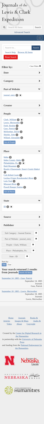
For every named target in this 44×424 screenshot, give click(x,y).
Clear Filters (34, 66)
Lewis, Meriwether (12, 122)
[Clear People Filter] (21, 120)
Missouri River (10, 184)
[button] (36, 233)
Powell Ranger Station (13, 187)
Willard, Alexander (12, 137)
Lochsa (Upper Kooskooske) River (18, 178)
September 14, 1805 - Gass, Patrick (17, 278)
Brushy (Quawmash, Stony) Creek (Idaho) (22, 169)
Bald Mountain (10, 166)
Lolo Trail (8, 181)
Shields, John (9, 134)
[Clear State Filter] (11, 207)
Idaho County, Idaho (12, 160)
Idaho (6, 157)
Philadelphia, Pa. (11, 163)
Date (9, 265)
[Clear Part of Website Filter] (20, 95)
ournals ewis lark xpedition (16, 12)
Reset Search (10, 57)
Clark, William (10, 119)
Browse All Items (25, 52)
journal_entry (9, 95)
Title (4, 265)
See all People (9, 142)
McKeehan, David (11, 131)
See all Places (9, 192)
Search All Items (25, 273)
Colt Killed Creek (11, 175)
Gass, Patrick (9, 128)
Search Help (10, 52)
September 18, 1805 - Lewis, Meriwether (19, 291)
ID (5, 206)
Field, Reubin (9, 125)
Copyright (31, 324)
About (19, 324)
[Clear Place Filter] (23, 163)
